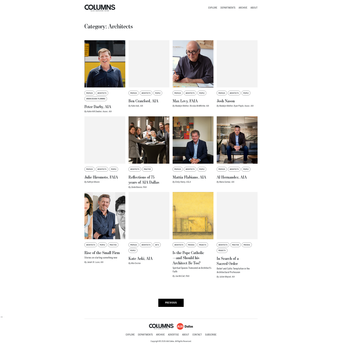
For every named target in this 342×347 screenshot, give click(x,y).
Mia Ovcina (136, 263)
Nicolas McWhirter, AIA (199, 106)
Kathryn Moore (93, 182)
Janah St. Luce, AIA (95, 262)
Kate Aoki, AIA (137, 106)
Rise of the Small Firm (102, 253)
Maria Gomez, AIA (226, 182)
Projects (202, 245)
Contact (197, 334)
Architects (101, 93)
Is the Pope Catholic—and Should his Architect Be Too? (188, 258)
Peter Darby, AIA (97, 107)
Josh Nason (226, 101)
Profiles (89, 93)
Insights (88, 17)
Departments (227, 7)
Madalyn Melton (182, 106)
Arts (157, 245)
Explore (212, 7)
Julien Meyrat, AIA (227, 276)
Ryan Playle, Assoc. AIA (244, 106)
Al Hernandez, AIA (232, 177)
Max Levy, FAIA (185, 101)
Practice (147, 169)
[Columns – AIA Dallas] (99, 8)
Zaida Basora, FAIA (139, 187)
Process (191, 245)
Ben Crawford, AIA (143, 101)
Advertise (173, 334)
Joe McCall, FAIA (182, 276)
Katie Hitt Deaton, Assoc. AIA (99, 111)
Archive (243, 7)
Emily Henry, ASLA (183, 182)
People (157, 93)
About (254, 7)
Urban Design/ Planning (95, 99)
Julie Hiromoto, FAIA (101, 177)
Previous (171, 302)
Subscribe (210, 334)
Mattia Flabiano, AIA (189, 177)
